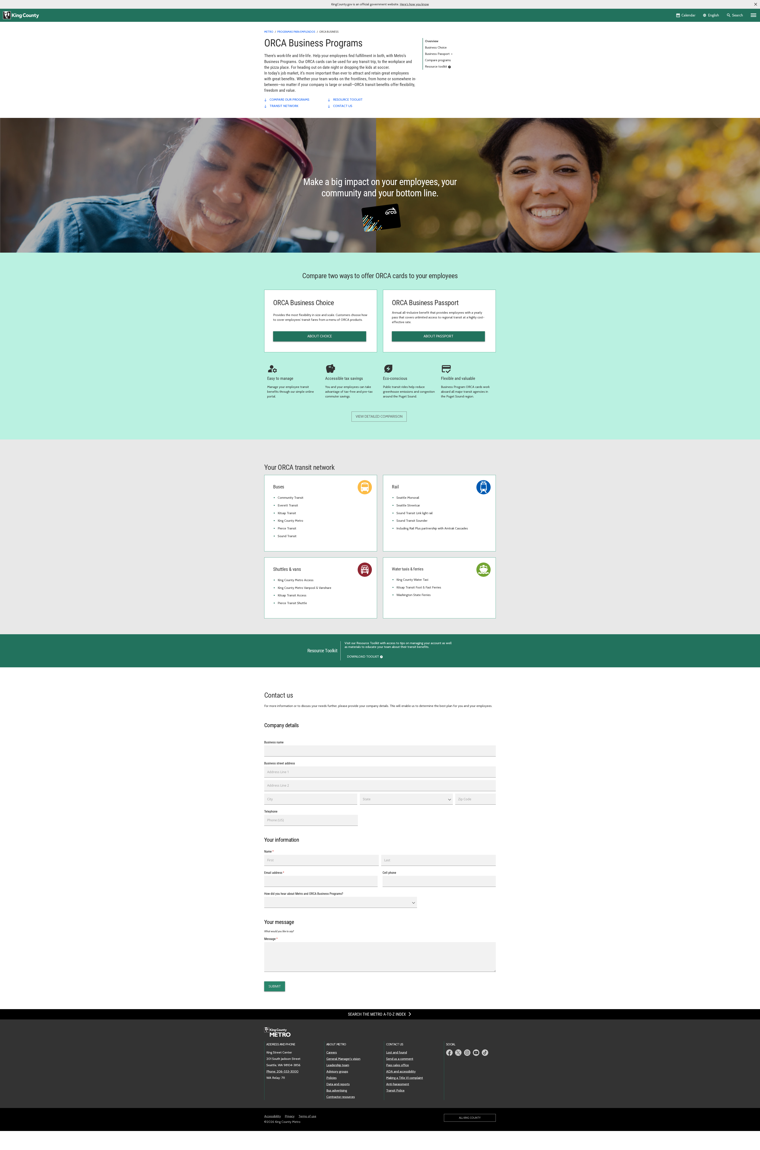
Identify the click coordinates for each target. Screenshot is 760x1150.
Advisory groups (337, 1071)
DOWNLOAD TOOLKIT (363, 656)
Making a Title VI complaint (404, 1078)
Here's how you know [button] (414, 4)
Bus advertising (336, 1090)
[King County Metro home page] (279, 1032)
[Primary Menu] (753, 15)
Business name (274, 742)
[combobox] (406, 799)
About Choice (319, 336)
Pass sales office (397, 1065)
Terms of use (307, 1116)
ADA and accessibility (401, 1071)
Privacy (289, 1116)
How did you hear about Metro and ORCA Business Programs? (303, 894)
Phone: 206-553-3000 (282, 1071)
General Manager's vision (343, 1059)
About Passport (438, 336)
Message (276, 939)
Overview (431, 41)
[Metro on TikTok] (485, 1052)
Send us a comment (399, 1059)
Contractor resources (340, 1097)
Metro (268, 31)
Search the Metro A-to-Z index (377, 1014)
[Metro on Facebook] (449, 1052)
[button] (755, 4)
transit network (284, 106)
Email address (279, 872)
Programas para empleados (296, 31)
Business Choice (436, 47)
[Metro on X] (458, 1052)
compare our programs (289, 99)
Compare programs (438, 60)
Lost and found (396, 1052)
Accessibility (272, 1116)
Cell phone (389, 872)
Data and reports (338, 1084)
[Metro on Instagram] (467, 1052)
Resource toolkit (436, 66)
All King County (470, 1117)
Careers (331, 1052)
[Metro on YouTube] (476, 1052)
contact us (342, 106)
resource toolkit (348, 99)
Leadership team (337, 1065)
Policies (331, 1078)
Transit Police (395, 1090)
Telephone (270, 811)
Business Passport (439, 54)
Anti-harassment (397, 1084)
